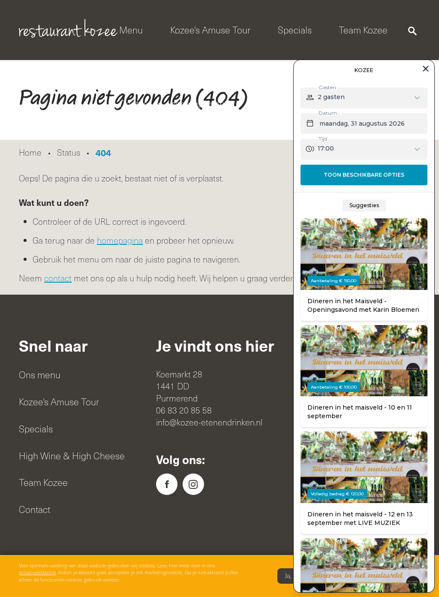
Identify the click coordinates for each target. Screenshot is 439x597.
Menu (131, 30)
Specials (295, 30)
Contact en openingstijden (172, 103)
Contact (34, 509)
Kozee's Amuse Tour (210, 30)
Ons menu (39, 374)
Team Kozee (363, 30)
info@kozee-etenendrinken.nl (209, 422)
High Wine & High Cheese (72, 455)
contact (58, 278)
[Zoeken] (412, 30)
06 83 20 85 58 (184, 410)
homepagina (120, 240)
